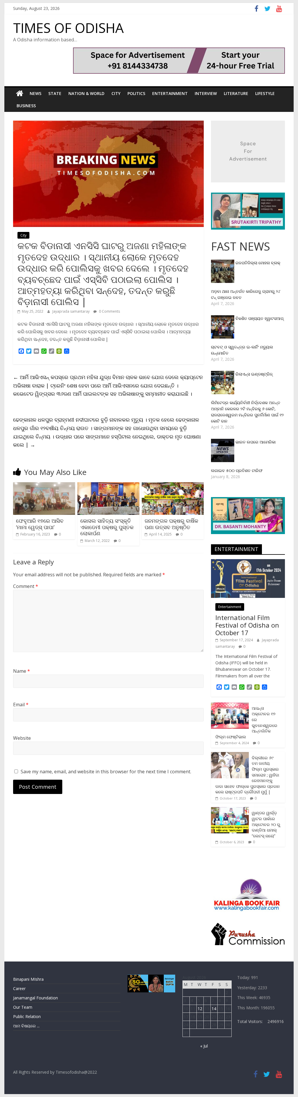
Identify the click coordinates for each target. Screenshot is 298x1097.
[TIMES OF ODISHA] (19, 93)
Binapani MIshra (28, 979)
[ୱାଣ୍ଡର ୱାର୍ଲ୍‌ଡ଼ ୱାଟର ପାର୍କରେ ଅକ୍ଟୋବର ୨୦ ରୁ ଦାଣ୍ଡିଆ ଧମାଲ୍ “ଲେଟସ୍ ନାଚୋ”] (230, 810)
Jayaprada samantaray (71, 311)
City (115, 93)
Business (26, 105)
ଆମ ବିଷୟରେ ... (26, 1026)
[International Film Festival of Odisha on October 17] (248, 562)
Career (19, 988)
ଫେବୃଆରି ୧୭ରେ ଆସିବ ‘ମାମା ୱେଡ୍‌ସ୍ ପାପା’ (39, 524)
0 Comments (109, 311)
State (54, 93)
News (35, 93)
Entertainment (170, 93)
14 (214, 1008)
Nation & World (86, 93)
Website (22, 738)
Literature (236, 93)
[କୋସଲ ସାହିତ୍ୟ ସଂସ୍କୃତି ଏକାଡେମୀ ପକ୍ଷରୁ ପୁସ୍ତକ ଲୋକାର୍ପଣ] (108, 486)
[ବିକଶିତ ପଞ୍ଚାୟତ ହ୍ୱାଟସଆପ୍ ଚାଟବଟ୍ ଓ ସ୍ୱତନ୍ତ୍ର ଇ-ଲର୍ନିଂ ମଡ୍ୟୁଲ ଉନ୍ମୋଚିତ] (223, 318)
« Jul (204, 1046)
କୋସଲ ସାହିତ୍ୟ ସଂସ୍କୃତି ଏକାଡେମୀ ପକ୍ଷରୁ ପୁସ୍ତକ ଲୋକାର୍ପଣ (107, 527)
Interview (206, 93)
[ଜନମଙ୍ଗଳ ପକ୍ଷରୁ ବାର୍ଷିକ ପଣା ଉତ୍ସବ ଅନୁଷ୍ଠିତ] (173, 486)
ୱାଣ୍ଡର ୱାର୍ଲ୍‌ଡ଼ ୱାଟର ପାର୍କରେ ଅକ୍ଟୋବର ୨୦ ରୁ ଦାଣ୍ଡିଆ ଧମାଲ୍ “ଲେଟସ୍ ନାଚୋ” (266, 824)
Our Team (22, 1007)
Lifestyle (265, 93)
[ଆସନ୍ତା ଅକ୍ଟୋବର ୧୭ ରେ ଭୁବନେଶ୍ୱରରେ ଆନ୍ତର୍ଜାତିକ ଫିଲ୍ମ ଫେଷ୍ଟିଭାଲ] (230, 705)
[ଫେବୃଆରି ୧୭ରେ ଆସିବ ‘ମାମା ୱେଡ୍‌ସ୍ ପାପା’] (44, 486)
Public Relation (27, 1016)
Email (21, 704)
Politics (136, 93)
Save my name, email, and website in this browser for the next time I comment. (106, 771)
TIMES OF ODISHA (68, 28)
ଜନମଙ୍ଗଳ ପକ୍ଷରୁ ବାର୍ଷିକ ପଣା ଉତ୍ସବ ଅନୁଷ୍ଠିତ (171, 524)
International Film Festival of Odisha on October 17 (247, 625)
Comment (25, 586)
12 (200, 1008)
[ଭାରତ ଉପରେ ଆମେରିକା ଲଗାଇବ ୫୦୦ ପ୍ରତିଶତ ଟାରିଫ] (223, 442)
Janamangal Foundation (35, 998)
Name (21, 671)
